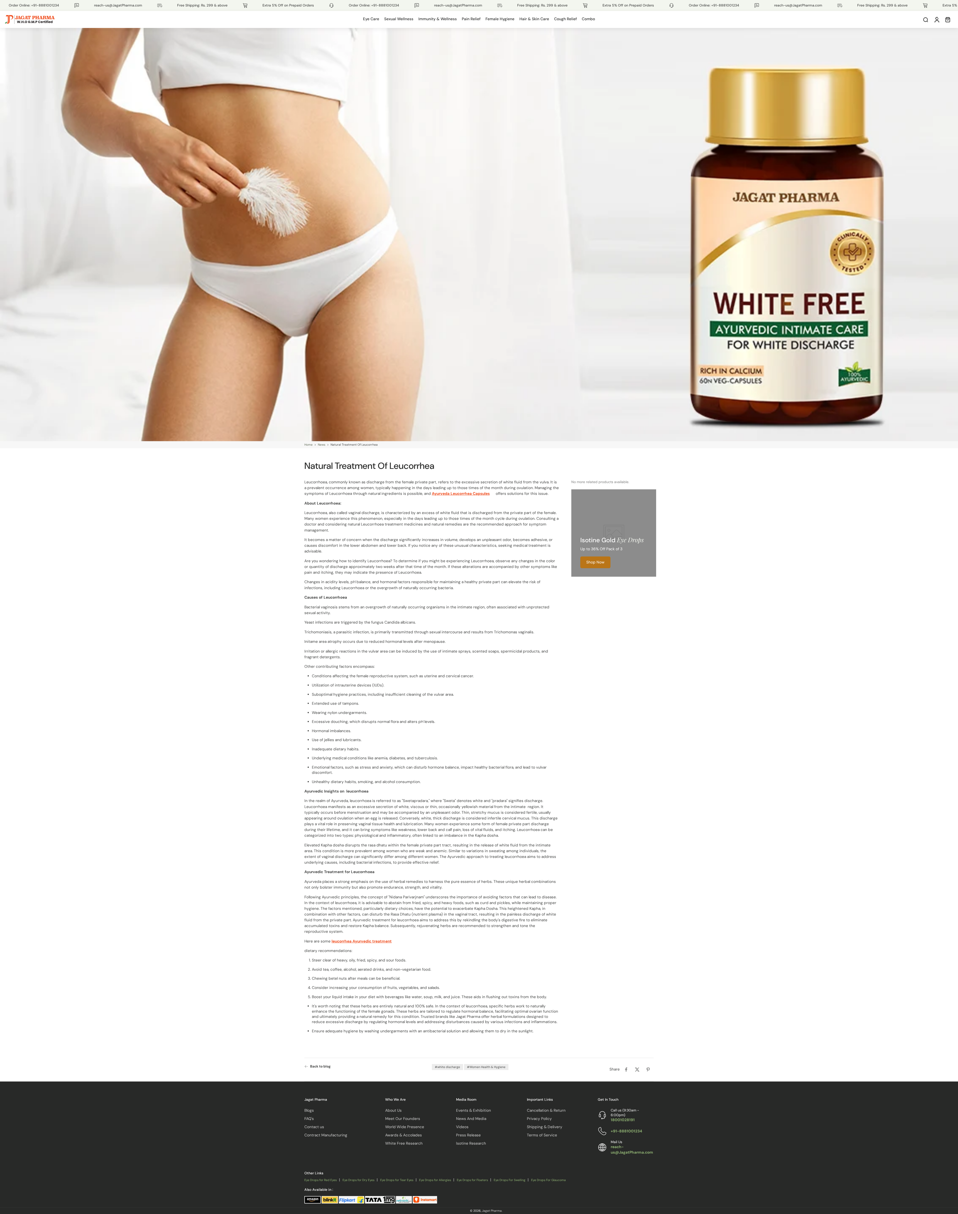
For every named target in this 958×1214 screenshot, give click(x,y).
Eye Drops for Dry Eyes (358, 1180)
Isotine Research (471, 1143)
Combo (588, 18)
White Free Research (404, 1143)
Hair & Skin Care (534, 18)
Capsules (481, 493)
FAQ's (309, 1118)
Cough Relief (565, 18)
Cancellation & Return (546, 1110)
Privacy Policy (539, 1118)
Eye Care (371, 18)
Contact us (314, 1126)
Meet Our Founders (402, 1118)
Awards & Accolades (403, 1135)
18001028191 (623, 1119)
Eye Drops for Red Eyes (320, 1180)
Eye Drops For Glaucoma (548, 1180)
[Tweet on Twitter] (637, 1069)
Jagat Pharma (492, 1211)
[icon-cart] (947, 19)
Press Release (468, 1135)
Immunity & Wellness (437, 18)
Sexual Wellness (398, 18)
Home (308, 445)
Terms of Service (542, 1135)
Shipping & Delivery (544, 1126)
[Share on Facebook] (626, 1069)
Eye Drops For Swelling (509, 1180)
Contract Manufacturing (325, 1135)
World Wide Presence (404, 1126)
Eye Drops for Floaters (472, 1180)
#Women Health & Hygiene (486, 1067)
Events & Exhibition (473, 1110)
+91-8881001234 (626, 1130)
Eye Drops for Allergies (435, 1180)
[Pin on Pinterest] (648, 1069)
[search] (925, 19)
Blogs (309, 1110)
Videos (462, 1126)
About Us (393, 1110)
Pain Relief (471, 18)
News (321, 445)
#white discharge (447, 1067)
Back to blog (320, 1066)
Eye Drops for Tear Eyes (396, 1180)
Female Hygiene (499, 18)
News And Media (471, 1118)
